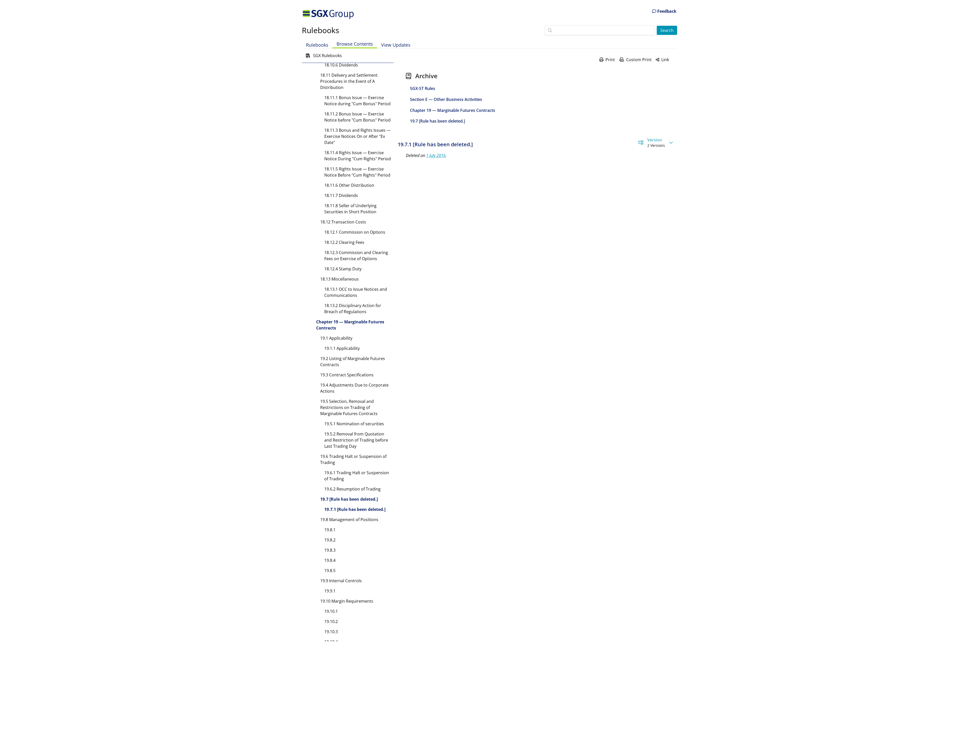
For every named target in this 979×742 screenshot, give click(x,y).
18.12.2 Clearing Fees (344, 242)
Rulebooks (320, 30)
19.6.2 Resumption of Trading (352, 489)
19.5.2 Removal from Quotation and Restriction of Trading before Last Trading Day (356, 440)
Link (665, 59)
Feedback (666, 11)
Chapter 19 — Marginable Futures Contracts (350, 325)
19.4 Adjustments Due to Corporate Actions (354, 388)
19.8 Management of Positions (349, 519)
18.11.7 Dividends (341, 195)
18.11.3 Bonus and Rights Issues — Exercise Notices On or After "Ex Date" (357, 136)
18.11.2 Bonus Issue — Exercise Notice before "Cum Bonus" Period (357, 117)
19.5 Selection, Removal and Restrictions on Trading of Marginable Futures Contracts (349, 407)
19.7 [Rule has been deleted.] (349, 499)
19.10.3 (331, 631)
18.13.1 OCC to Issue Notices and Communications (355, 292)
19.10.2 (331, 621)
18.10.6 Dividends (341, 65)
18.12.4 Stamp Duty (343, 269)
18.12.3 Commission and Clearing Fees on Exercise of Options (356, 255)
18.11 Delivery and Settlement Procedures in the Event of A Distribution (349, 81)
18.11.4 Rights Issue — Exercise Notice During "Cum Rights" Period (357, 156)
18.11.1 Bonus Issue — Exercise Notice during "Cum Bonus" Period (357, 101)
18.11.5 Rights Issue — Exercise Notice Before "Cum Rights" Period (357, 172)
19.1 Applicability (336, 338)
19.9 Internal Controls (341, 581)
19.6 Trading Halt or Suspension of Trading (353, 459)
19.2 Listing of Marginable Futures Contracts (352, 361)
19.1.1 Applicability (342, 348)
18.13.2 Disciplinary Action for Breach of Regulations (352, 308)
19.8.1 (330, 530)
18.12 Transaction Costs (343, 222)
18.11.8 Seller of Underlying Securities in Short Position (350, 209)
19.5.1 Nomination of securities (354, 424)
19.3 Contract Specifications (346, 375)
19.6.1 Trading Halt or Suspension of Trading (356, 476)
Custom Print (639, 59)
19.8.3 (330, 550)
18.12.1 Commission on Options (354, 232)
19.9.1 (330, 591)
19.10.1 (331, 611)
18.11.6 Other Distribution (349, 185)
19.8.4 (330, 560)
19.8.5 (330, 570)
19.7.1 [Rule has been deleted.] (354, 509)
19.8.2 (330, 540)
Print (610, 59)
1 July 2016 (436, 155)
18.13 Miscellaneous (339, 279)
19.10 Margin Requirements (346, 601)
